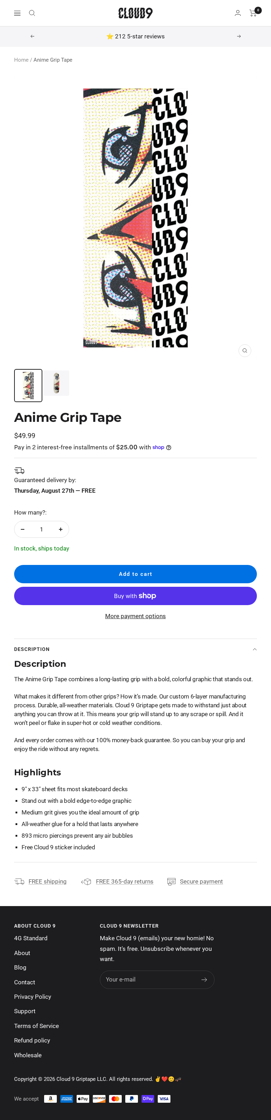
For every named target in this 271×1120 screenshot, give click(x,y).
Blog (20, 967)
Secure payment (201, 881)
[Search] (32, 13)
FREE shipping (48, 881)
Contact (24, 982)
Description (32, 649)
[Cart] (253, 13)
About (22, 952)
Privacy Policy (32, 996)
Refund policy (32, 1040)
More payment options (135, 616)
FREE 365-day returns (124, 881)
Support (25, 1011)
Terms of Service (36, 1025)
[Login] (238, 13)
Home (21, 60)
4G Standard (31, 938)
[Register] (204, 979)
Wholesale (28, 1055)
